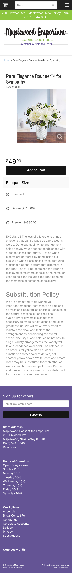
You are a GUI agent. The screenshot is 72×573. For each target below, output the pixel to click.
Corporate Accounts (16, 523)
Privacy (8, 531)
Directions (9, 447)
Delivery (8, 527)
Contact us (10, 519)
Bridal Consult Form (15, 515)
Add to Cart (36, 170)
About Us (9, 511)
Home (6, 60)
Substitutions (11, 535)
